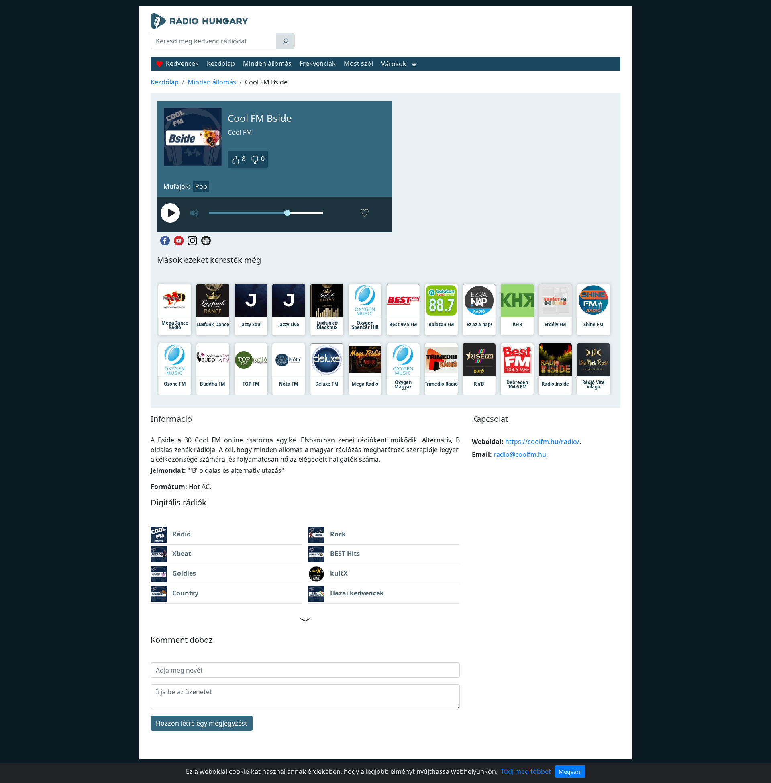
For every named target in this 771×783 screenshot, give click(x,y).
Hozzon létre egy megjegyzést (201, 723)
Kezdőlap (221, 63)
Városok (393, 63)
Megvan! (570, 771)
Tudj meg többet (526, 771)
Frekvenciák (318, 63)
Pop (201, 186)
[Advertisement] (459, 33)
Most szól (358, 63)
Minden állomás (267, 63)
